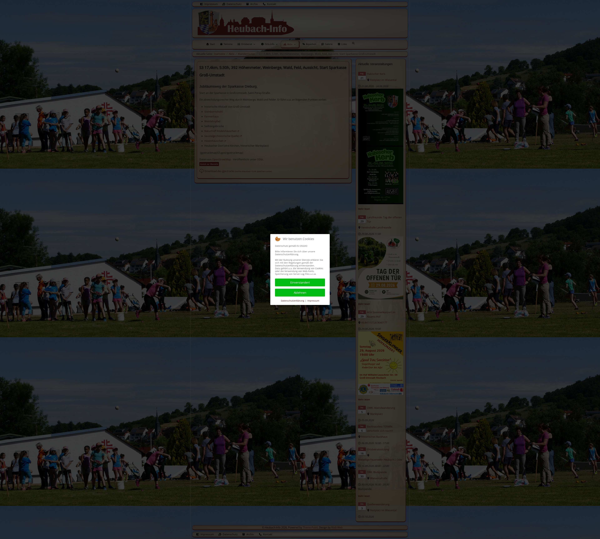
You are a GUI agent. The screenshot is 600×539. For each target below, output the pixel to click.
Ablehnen (300, 292)
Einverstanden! (300, 282)
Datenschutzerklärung (292, 300)
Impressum (313, 300)
